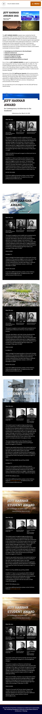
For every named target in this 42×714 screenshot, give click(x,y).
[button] (35, 3)
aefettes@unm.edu (15, 588)
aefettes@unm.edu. (15, 480)
